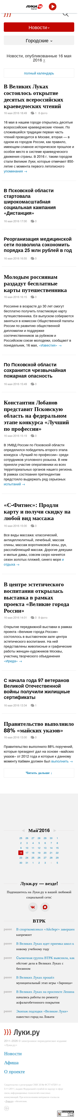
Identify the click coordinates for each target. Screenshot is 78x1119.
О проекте (14, 1071)
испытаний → (14, 483)
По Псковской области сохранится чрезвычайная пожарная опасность (35, 370)
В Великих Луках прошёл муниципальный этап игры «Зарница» (44, 980)
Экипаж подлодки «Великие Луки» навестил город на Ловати (42, 1014)
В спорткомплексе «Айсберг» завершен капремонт (45, 932)
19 (39, 852)
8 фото (42, 113)
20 (45, 852)
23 (21, 857)
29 (45, 838)
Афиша (11, 1062)
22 (57, 852)
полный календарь (39, 73)
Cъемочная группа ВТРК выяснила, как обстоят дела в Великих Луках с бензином (45, 963)
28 (39, 838)
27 (33, 838)
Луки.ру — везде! (39, 883)
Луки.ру (9, 1101)
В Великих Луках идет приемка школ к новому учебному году (45, 946)
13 (45, 848)
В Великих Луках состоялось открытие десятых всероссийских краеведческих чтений (33, 96)
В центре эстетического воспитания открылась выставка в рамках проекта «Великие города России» (36, 597)
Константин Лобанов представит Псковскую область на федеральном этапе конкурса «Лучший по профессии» (36, 415)
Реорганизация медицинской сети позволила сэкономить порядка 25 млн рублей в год (38, 244)
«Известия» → (50, 345)
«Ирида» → (13, 660)
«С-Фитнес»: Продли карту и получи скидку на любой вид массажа (37, 511)
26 (27, 838)
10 (27, 848)
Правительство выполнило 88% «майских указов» (39, 726)
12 (39, 848)
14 (51, 848)
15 (57, 848)
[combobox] (39, 40)
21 (51, 852)
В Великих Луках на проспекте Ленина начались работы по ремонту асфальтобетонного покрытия (45, 996)
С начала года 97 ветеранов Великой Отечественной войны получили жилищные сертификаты (37, 688)
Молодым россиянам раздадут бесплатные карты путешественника (35, 283)
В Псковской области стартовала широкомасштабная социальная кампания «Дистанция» (30, 201)
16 (21, 852)
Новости (38, 27)
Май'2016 (39, 830)
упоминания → (15, 170)
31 (27, 862)
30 (51, 838)
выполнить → (62, 761)
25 (21, 838)
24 (27, 857)
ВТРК (39, 920)
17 (27, 852)
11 (33, 848)
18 (33, 852)
